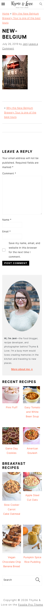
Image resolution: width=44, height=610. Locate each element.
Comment (9, 173)
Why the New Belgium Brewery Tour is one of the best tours (21, 18)
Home (5, 13)
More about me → (22, 369)
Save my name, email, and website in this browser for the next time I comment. (24, 250)
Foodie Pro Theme (30, 604)
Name (6, 219)
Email (6, 231)
